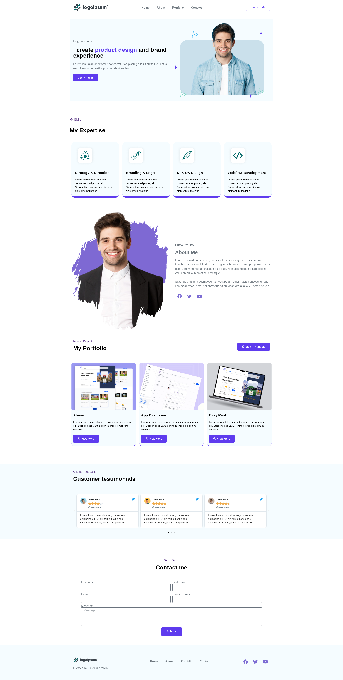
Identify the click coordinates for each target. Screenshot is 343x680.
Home (145, 7)
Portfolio (178, 7)
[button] (168, 532)
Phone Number (182, 594)
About (161, 7)
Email (84, 594)
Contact (196, 7)
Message (87, 606)
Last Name (179, 582)
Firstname (87, 582)
